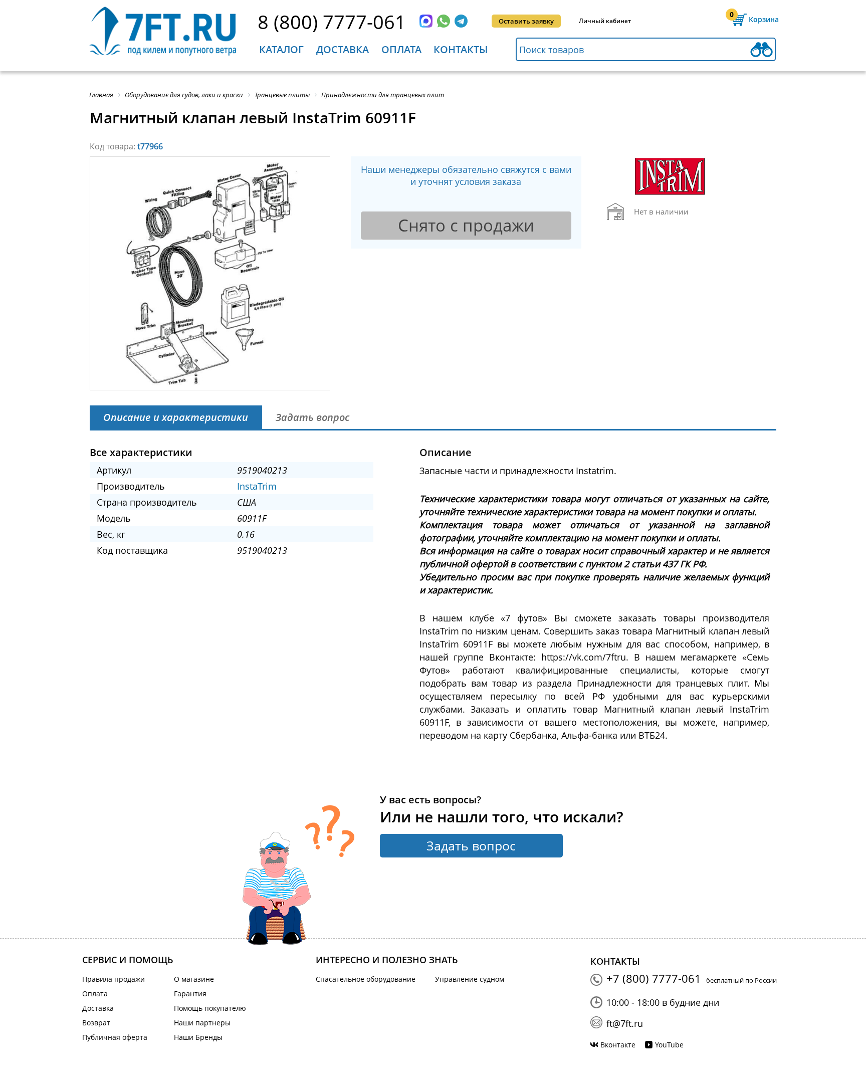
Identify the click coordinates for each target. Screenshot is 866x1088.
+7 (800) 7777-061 (653, 978)
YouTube (669, 1044)
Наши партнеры (202, 1022)
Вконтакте (617, 1044)
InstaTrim (257, 486)
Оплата (401, 49)
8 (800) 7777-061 (332, 22)
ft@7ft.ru (624, 1023)
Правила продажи (113, 979)
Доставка (342, 49)
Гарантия (190, 993)
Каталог (281, 49)
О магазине (194, 979)
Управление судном (469, 979)
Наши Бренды (198, 1037)
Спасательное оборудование (365, 979)
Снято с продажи (466, 225)
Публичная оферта (114, 1037)
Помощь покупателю (210, 1008)
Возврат (96, 1022)
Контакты (461, 49)
